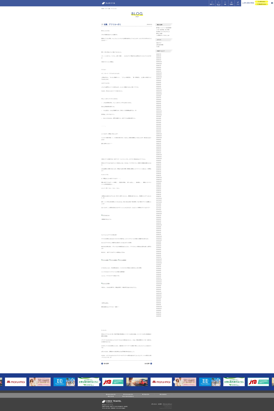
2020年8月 (158, 141)
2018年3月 (158, 192)
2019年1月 (158, 175)
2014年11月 (159, 238)
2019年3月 (158, 171)
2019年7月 (158, 164)
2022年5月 (158, 101)
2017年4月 (158, 205)
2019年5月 (158, 168)
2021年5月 (158, 124)
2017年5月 (158, 204)
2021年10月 (159, 114)
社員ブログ (158, 42)
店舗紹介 (231, 4)
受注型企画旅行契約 (129, 394)
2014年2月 (158, 255)
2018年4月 (158, 190)
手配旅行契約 (146, 394)
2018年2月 (158, 194)
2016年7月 (158, 215)
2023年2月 (158, 86)
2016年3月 (158, 223)
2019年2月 (158, 173)
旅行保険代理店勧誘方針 (129, 396)
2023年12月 (159, 73)
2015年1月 (158, 234)
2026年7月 (158, 54)
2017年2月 (158, 209)
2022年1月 (158, 109)
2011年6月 (158, 300)
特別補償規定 (164, 394)
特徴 (225, 4)
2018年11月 (159, 179)
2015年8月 (158, 226)
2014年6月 (158, 247)
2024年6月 (158, 67)
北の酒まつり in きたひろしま (163, 31)
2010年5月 (158, 314)
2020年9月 (158, 139)
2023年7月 (158, 78)
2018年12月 (159, 177)
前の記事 (106, 363)
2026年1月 (158, 56)
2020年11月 (159, 135)
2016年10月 (159, 213)
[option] (64, 382)
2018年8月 (158, 183)
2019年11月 (159, 156)
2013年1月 (158, 278)
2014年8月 (158, 243)
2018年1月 (158, 196)
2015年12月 (159, 224)
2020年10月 (159, 137)
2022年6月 (158, 99)
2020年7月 (158, 143)
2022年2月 (158, 107)
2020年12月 (159, 133)
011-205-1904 (248, 3)
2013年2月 (158, 276)
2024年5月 (158, 69)
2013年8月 (158, 264)
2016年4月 (158, 221)
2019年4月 (158, 169)
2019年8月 (158, 162)
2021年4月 (158, 126)
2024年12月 (159, 61)
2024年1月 (158, 71)
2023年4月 (158, 84)
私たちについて (219, 5)
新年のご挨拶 (159, 33)
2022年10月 (159, 94)
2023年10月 (159, 76)
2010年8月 (158, 310)
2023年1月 (158, 88)
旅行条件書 (111, 396)
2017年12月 (159, 198)
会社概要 (160, 404)
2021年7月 (158, 120)
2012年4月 (158, 287)
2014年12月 (159, 236)
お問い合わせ (154, 404)
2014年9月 (158, 242)
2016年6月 (158, 217)
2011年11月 (158, 295)
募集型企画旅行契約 (111, 394)
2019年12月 (159, 154)
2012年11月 (159, 281)
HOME (102, 8)
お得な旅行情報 (159, 44)
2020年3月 (158, 149)
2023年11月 (159, 75)
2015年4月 (158, 228)
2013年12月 (159, 259)
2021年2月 (158, 130)
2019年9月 (158, 160)
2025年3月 (158, 57)
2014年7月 (158, 245)
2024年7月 (158, 65)
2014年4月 (158, 251)
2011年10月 (159, 297)
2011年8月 (158, 299)
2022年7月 (158, 97)
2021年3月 (158, 128)
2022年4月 (158, 103)
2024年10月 (159, 63)
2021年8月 (158, 118)
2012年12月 (159, 280)
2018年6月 (158, 187)
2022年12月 (159, 90)
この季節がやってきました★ (162, 35)
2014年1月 (158, 257)
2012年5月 (158, 285)
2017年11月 (159, 200)
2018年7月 (158, 185)
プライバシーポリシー (167, 404)
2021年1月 (158, 131)
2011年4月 (158, 304)
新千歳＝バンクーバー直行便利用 (163, 27)
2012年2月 (158, 289)
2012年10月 (159, 283)
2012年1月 (158, 291)
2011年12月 (159, 293)
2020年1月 (158, 152)
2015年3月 (158, 230)
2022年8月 (158, 95)
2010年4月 (158, 316)
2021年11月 (159, 112)
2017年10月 (159, 202)
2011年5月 (158, 302)
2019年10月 (159, 158)
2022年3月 (158, 105)
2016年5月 (158, 219)
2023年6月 (158, 80)
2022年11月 (159, 92)
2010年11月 (159, 308)
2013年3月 (158, 274)
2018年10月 (159, 181)
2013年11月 (159, 261)
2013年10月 (159, 262)
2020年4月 (158, 147)
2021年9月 (158, 116)
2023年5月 (158, 82)
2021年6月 (158, 122)
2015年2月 (158, 232)
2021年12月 (159, 111)
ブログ (238, 4)
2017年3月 (158, 207)
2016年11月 (159, 211)
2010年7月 (158, 312)
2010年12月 (159, 306)
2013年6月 (158, 268)
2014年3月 (158, 253)
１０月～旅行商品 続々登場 (162, 29)
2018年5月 (158, 188)
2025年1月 (158, 59)
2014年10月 (159, 240)
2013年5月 (158, 270)
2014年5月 (158, 249)
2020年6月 (158, 145)
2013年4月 (158, 272)
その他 (157, 46)
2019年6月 (158, 166)
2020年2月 (158, 150)
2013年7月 (158, 266)
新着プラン (212, 4)
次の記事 (147, 363)
